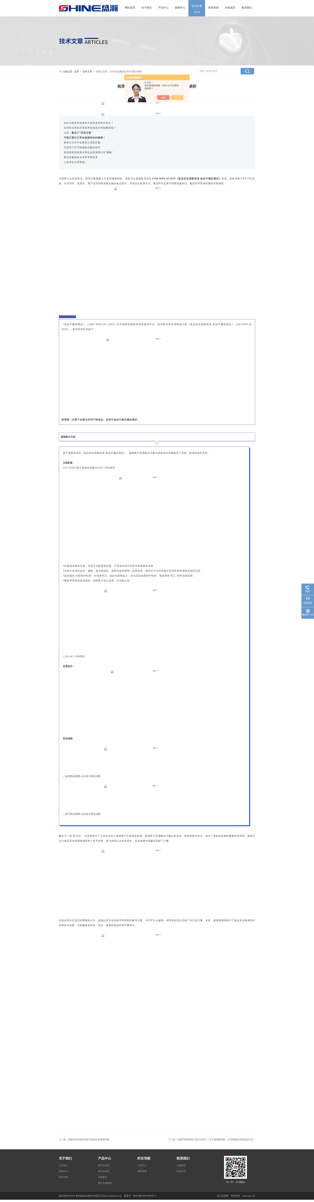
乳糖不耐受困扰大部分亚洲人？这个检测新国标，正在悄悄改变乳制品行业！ (216, 1139)
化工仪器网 (222, 1195)
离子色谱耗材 (105, 1183)
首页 (76, 71)
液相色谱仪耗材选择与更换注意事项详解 (88, 1139)
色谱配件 (102, 1177)
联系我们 (247, 7)
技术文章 (197, 9)
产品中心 (163, 7)
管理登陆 (235, 1195)
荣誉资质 (213, 7)
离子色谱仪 (104, 1165)
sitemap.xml (249, 1195)
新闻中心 (180, 7)
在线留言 (230, 7)
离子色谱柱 (104, 1171)
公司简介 (63, 1165)
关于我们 (146, 7)
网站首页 (130, 7)
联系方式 (181, 1171)
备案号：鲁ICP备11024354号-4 (140, 1195)
